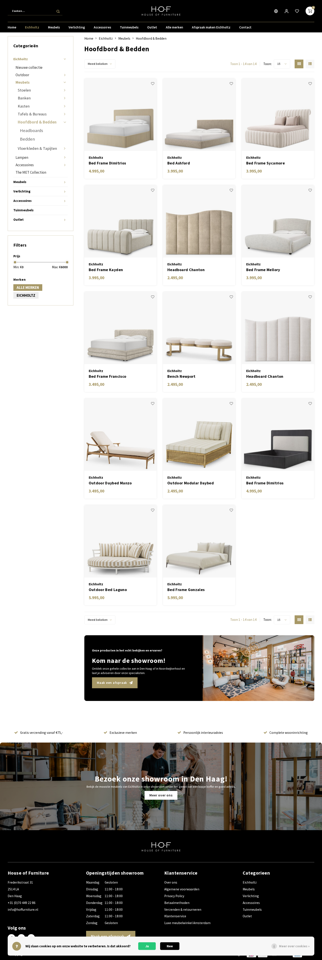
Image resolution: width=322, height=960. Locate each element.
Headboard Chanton (186, 269)
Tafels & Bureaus (32, 113)
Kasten (24, 106)
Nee (170, 946)
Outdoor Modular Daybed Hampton (190, 483)
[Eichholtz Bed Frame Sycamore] (278, 115)
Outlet (152, 27)
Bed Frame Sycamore (265, 163)
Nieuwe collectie (29, 67)
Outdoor (22, 74)
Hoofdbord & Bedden (37, 122)
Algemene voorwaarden (181, 889)
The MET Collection (31, 172)
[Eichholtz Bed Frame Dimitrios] (120, 115)
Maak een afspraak (112, 683)
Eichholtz (32, 27)
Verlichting (77, 27)
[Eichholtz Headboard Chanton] (199, 221)
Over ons (170, 882)
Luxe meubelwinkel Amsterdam (187, 923)
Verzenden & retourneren (182, 909)
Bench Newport (181, 376)
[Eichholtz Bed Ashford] (199, 115)
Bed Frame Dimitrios (107, 163)
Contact (245, 27)
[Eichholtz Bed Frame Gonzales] (199, 541)
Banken (24, 98)
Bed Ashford (178, 163)
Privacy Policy (174, 896)
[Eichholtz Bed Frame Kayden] (120, 221)
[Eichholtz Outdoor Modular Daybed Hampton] (199, 435)
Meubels (54, 27)
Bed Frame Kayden (106, 269)
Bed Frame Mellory (263, 269)
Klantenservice (175, 916)
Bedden (27, 139)
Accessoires (102, 27)
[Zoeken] (58, 11)
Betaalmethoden (176, 903)
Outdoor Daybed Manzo (110, 482)
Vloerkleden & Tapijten (37, 148)
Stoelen (24, 90)
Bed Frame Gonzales (186, 589)
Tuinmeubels (129, 27)
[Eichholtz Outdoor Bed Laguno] (120, 541)
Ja (147, 946)
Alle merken (174, 27)
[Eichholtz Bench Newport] (199, 328)
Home (12, 27)
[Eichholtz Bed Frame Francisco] (120, 328)
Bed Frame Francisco (107, 376)
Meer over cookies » (294, 946)
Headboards (31, 130)
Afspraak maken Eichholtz (211, 27)
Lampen (22, 157)
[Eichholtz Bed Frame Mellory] (278, 221)
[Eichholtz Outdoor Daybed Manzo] (120, 435)
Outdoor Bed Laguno (108, 589)
